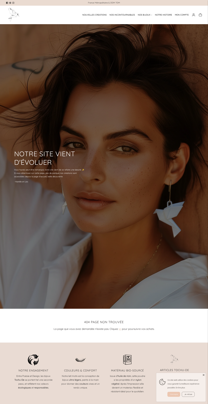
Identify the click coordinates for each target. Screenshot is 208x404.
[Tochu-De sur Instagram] (13, 3)
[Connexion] (194, 15)
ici (120, 329)
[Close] (203, 375)
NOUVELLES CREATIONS (94, 14)
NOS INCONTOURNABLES (122, 14)
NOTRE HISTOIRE (163, 14)
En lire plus (180, 387)
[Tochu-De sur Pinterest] (10, 3)
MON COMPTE (182, 14)
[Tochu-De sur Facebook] (7, 3)
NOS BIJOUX (144, 14)
